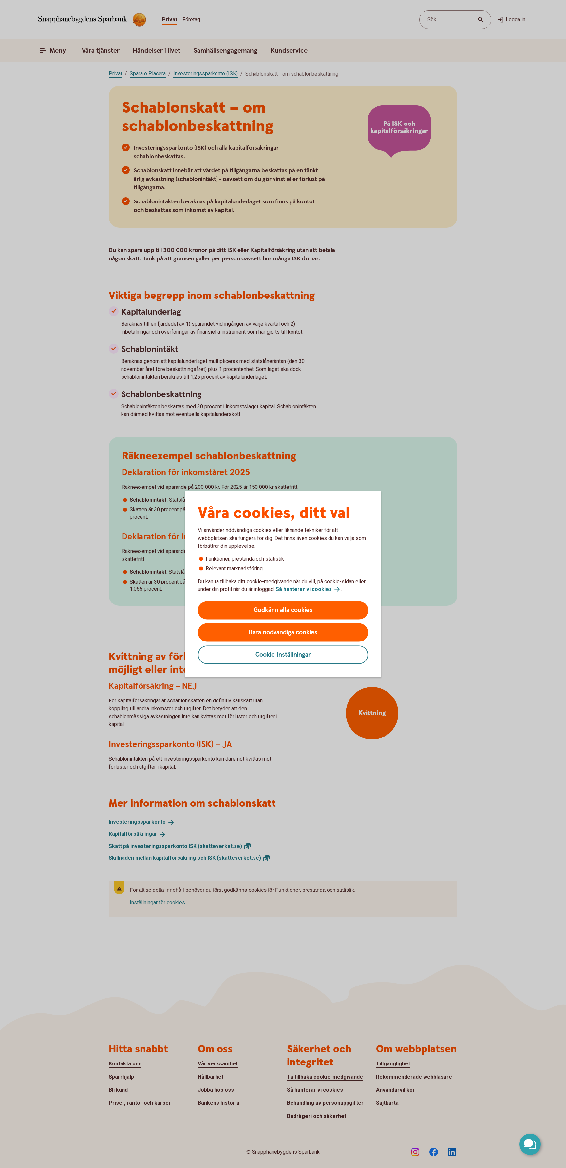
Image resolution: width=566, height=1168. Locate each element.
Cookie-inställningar (283, 655)
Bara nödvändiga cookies (283, 632)
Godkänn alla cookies (283, 610)
